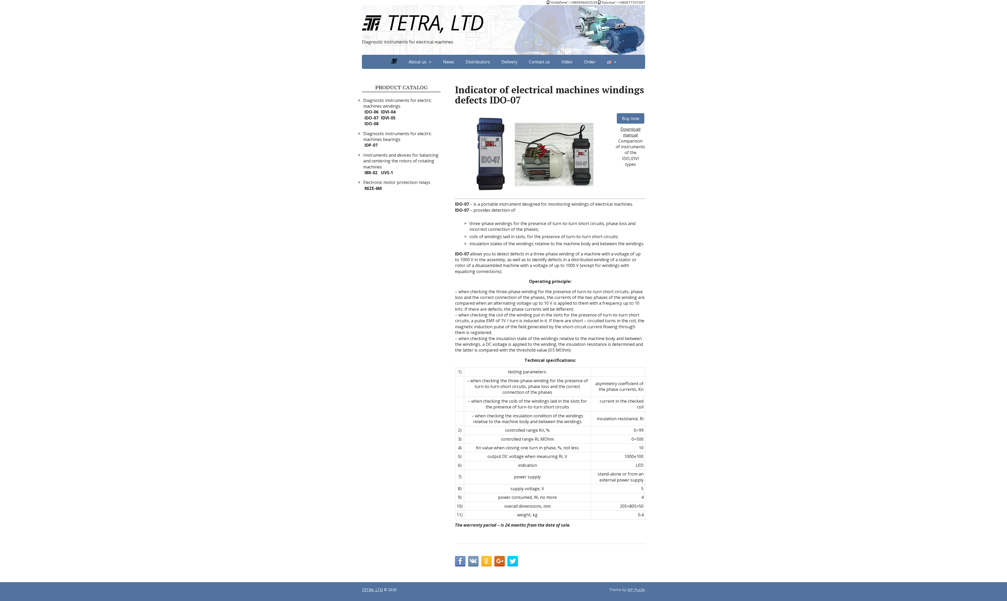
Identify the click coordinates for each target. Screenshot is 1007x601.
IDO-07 (371, 118)
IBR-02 (371, 173)
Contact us (539, 62)
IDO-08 (371, 124)
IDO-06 (371, 112)
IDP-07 (371, 145)
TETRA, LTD (435, 22)
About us (417, 62)
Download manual (630, 132)
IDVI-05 (388, 118)
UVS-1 (387, 173)
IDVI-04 (388, 112)
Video (566, 62)
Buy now (630, 118)
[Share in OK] (486, 561)
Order (590, 62)
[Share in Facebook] (460, 561)
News (448, 62)
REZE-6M (373, 188)
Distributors (478, 62)
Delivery (509, 62)
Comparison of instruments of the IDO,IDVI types (630, 152)
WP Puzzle (636, 589)
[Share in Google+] (499, 561)
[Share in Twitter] (512, 561)
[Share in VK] (473, 561)
